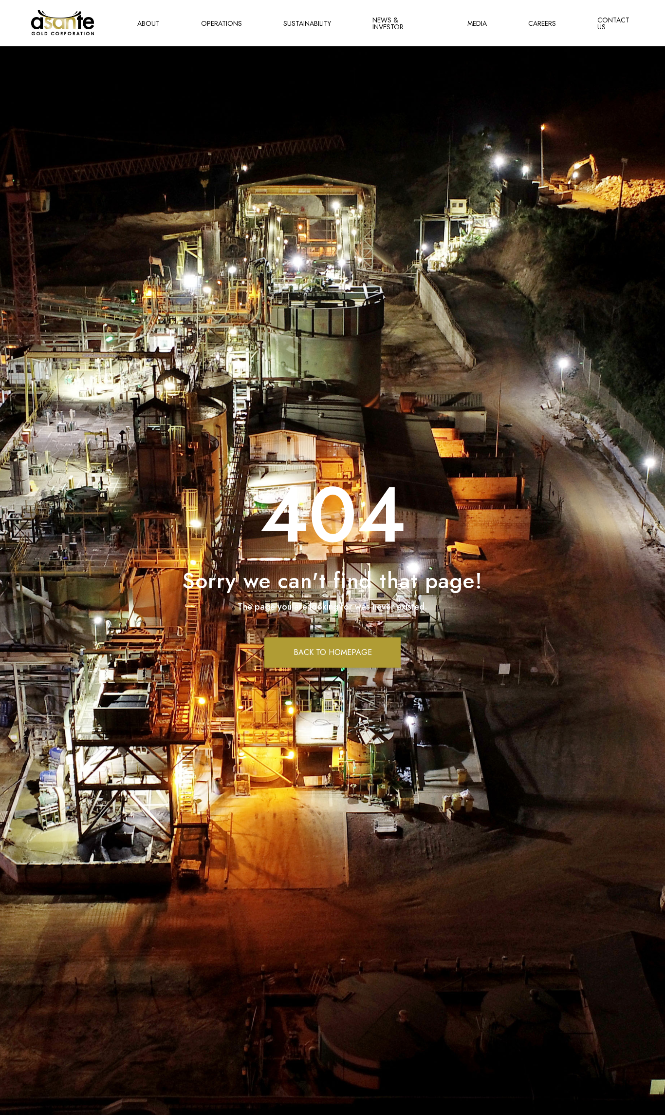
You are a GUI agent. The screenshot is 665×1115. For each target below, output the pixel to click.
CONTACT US (613, 23)
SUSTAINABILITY (307, 23)
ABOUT (148, 23)
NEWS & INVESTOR (388, 23)
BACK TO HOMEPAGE (333, 652)
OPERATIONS (221, 23)
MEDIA (477, 23)
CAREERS (542, 23)
